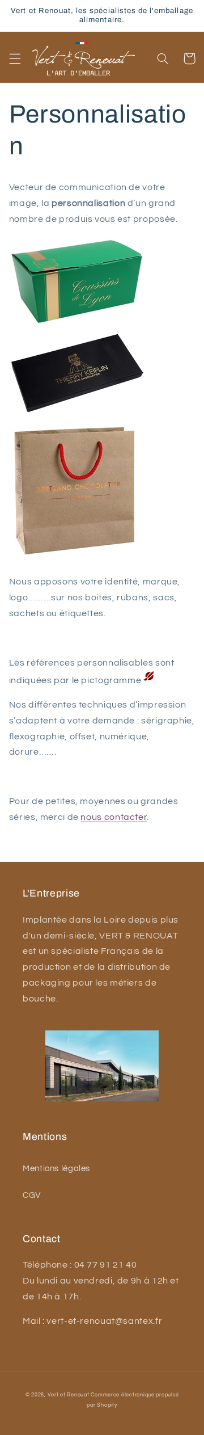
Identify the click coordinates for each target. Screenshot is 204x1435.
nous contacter (113, 817)
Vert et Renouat (69, 1395)
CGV (32, 1195)
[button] (15, 58)
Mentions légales (56, 1168)
